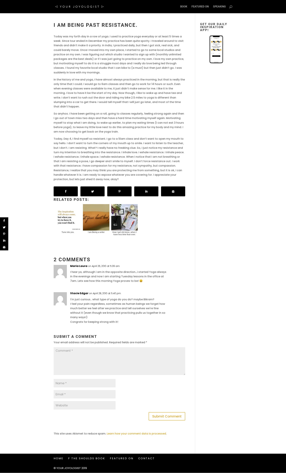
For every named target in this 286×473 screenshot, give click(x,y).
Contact (146, 458)
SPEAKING (219, 6)
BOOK (183, 6)
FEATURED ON (200, 6)
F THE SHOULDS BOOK (86, 458)
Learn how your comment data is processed (136, 433)
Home (58, 458)
